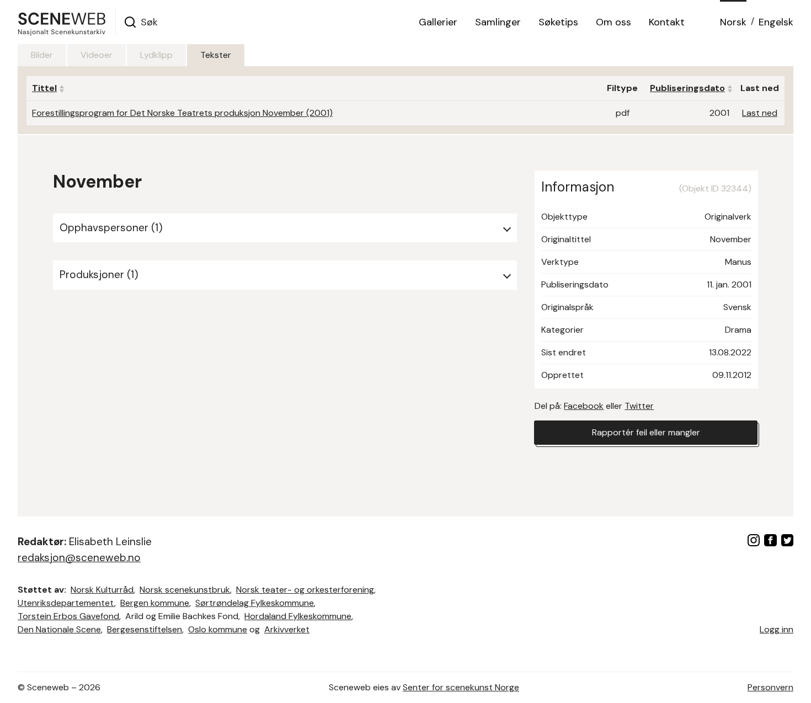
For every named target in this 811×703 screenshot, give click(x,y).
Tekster (215, 55)
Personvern (770, 687)
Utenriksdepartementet (66, 603)
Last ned (759, 113)
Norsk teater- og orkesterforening (305, 589)
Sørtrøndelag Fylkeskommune (254, 603)
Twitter (639, 406)
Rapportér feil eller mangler (646, 432)
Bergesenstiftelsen (144, 629)
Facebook (584, 406)
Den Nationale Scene (59, 629)
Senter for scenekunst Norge (461, 687)
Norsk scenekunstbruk (185, 589)
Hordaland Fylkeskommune (297, 616)
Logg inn (776, 629)
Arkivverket (287, 629)
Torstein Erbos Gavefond (68, 616)
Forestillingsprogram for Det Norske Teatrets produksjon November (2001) (182, 113)
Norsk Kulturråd (102, 589)
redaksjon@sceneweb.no (79, 557)
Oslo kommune (217, 629)
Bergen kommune (154, 603)
